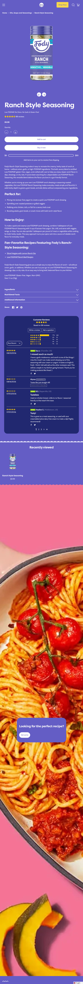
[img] (11, 350)
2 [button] (38, 429)
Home (4, 13)
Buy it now (41, 147)
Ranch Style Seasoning (44, 13)
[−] (6, 132)
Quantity (7, 127)
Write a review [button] (34, 330)
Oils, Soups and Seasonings (21, 13)
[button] (73, 5)
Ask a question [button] (48, 330)
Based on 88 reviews (41, 325)
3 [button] (41, 429)
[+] (15, 132)
